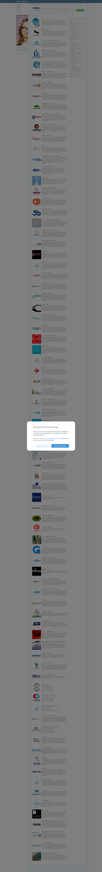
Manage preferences (42, 446)
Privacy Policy (47, 438)
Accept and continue (60, 446)
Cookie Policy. (57, 438)
